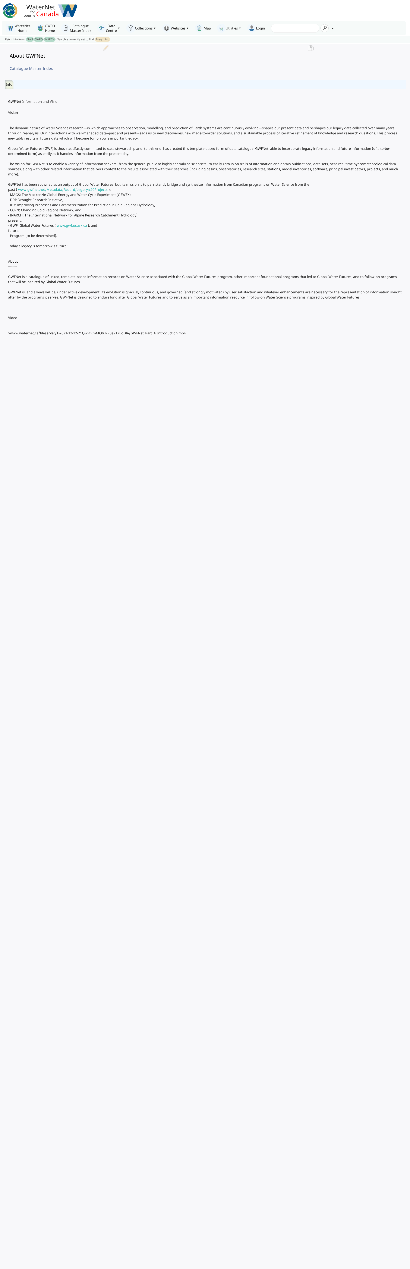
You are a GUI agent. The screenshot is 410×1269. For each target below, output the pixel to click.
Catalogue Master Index (31, 68)
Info (9, 84)
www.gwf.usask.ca (72, 225)
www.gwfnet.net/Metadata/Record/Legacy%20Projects (63, 189)
